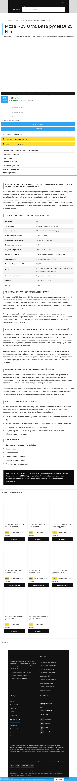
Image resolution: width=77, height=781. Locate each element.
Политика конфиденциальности (58, 761)
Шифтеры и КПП (45, 676)
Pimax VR (13, 708)
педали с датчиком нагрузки (49, 747)
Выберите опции (14, 585)
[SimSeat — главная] (20, 3)
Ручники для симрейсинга (48, 679)
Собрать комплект (45, 690)
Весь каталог (14, 736)
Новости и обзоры (15, 729)
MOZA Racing (14, 704)
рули (39, 747)
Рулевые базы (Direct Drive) (48, 665)
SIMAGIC (12, 701)
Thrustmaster (13, 715)
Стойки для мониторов (47, 686)
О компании (13, 725)
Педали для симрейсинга (48, 672)
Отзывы (12, 732)
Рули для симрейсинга (47, 669)
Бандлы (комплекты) (46, 683)
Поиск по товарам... (30, 7)
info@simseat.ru (46, 710)
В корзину (38, 129)
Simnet (12, 712)
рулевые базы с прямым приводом (27, 747)
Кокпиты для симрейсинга (48, 662)
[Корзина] (63, 3)
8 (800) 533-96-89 (46, 704)
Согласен (59, 779)
